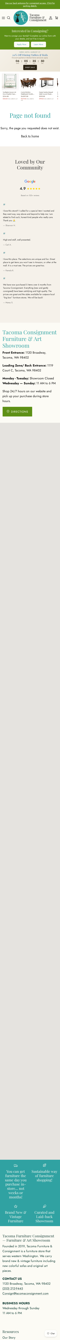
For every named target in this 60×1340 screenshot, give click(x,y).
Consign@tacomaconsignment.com (25, 1293)
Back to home (30, 136)
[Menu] (3, 17)
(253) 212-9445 (12, 1288)
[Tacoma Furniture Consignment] (30, 18)
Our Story (8, 1337)
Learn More (38, 44)
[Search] (10, 17)
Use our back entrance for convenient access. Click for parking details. (30, 4)
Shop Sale (30, 67)
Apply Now (21, 44)
